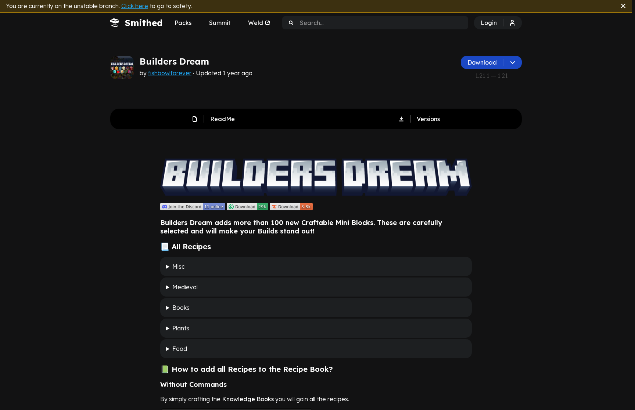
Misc (178, 266)
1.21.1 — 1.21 (491, 75)
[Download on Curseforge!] (291, 208)
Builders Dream (174, 61)
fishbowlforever (169, 73)
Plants (180, 328)
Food (179, 348)
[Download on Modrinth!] (248, 208)
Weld (255, 22)
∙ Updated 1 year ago (221, 73)
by (196, 73)
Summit (219, 22)
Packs (183, 22)
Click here (134, 6)
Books (181, 307)
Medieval (185, 287)
